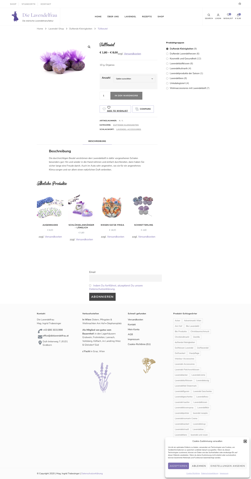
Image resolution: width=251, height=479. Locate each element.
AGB (130, 334)
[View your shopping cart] (238, 16)
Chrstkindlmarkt (182, 337)
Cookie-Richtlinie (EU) (139, 344)
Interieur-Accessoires (184, 358)
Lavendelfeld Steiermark (186, 385)
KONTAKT (46, 4)
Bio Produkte (181, 331)
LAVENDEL (130, 16)
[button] (245, 441)
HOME (98, 16)
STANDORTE (28, 4)
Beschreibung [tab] (97, 141)
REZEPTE (147, 16)
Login (218, 18)
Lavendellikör (203, 407)
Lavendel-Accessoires (128, 129)
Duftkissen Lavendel (184, 347)
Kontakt (132, 324)
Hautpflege (194, 353)
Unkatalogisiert (177, 83)
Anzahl (106, 77)
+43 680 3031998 (53, 330)
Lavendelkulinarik (179, 68)
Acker (177, 320)
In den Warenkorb (126, 95)
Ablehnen (199, 465)
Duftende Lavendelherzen (183, 53)
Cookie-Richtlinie (193, 473)
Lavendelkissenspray (184, 407)
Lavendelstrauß (182, 429)
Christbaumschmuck (200, 331)
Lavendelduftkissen (180, 63)
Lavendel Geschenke (202, 391)
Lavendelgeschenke (183, 396)
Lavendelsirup (199, 424)
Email (92, 272)
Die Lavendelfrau (39, 15)
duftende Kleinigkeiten (185, 342)
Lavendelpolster (182, 413)
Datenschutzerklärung (209, 473)
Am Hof (178, 326)
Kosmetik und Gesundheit (183, 58)
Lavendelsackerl (182, 424)
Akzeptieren (178, 465)
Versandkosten (132, 53)
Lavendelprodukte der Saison (185, 73)
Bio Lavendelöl (192, 326)
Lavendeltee (198, 429)
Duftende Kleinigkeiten (126, 125)
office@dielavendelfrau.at (56, 335)
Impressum (224, 473)
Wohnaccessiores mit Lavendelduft (188, 88)
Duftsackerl (180, 353)
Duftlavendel (202, 347)
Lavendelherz (202, 396)
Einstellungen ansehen (228, 465)
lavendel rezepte (200, 413)
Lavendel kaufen (182, 402)
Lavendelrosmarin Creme (186, 418)
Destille (196, 337)
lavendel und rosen (199, 434)
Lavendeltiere (176, 78)
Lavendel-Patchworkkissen (187, 369)
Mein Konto (133, 329)
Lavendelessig (202, 380)
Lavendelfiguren (182, 391)
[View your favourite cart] (228, 15)
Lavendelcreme (198, 375)
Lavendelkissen (200, 402)
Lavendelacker (181, 375)
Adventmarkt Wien (192, 320)
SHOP (13, 4)
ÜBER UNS (113, 16)
